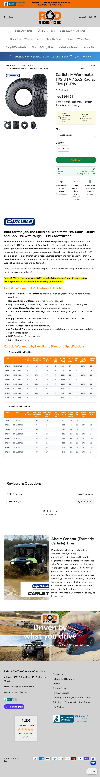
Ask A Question (85, 493)
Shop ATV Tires (23, 30)
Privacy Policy (59, 688)
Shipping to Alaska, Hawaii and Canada (72, 697)
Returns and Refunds (63, 678)
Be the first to (50, 513)
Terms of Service (61, 692)
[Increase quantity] (68, 148)
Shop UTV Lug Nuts (42, 47)
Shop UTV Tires (46, 30)
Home (6, 66)
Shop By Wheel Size (78, 39)
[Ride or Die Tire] (50, 17)
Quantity (60, 142)
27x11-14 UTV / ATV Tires (22, 66)
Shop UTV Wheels (16, 47)
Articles (56, 683)
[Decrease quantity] (58, 148)
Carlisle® (63, 90)
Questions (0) (84, 501)
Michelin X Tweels (68, 47)
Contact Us (58, 674)
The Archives (59, 706)
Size (58, 129)
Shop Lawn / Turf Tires (72, 30)
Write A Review (14, 493)
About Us (89, 47)
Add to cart (75, 159)
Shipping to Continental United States (71, 702)
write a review (50, 514)
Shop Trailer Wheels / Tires (25, 39)
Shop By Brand (54, 39)
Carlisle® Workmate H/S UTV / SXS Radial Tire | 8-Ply (26, 68)
